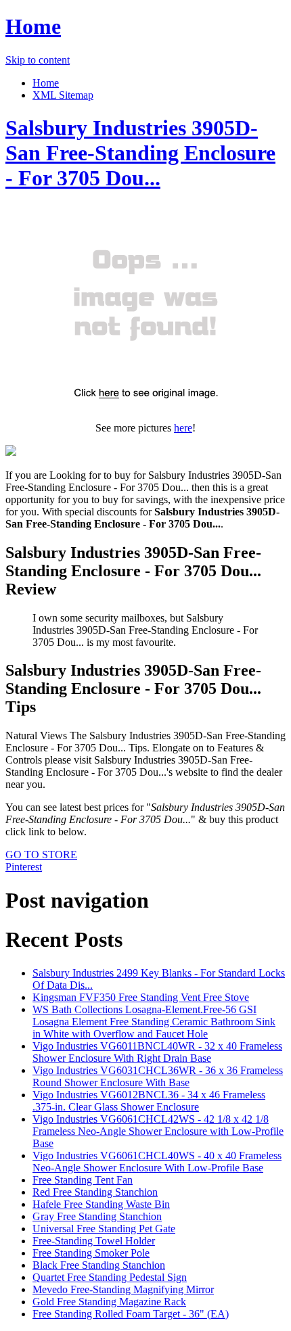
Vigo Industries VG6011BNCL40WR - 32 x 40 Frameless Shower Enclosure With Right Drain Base (157, 1052)
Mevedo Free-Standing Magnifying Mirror (123, 1289)
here (183, 428)
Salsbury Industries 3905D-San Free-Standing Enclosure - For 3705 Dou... (140, 153)
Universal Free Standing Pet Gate (103, 1228)
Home (33, 26)
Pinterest (23, 866)
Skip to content (37, 60)
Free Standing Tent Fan (82, 1180)
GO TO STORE (41, 854)
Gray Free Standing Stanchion (97, 1216)
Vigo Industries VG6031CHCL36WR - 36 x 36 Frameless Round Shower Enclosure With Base (157, 1076)
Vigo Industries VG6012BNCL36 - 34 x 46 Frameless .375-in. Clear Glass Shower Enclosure (148, 1101)
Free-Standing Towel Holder (93, 1240)
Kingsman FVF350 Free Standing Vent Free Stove (140, 997)
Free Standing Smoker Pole (91, 1253)
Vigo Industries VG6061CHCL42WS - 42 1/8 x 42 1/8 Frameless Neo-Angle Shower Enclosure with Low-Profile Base (158, 1131)
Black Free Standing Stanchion (98, 1265)
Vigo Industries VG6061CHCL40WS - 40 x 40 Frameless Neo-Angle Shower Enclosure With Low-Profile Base (157, 1161)
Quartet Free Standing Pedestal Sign (109, 1277)
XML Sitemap (62, 95)
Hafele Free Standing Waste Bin (101, 1204)
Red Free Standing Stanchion (95, 1192)
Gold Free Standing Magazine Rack (109, 1301)
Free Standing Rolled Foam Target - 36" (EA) (130, 1314)
